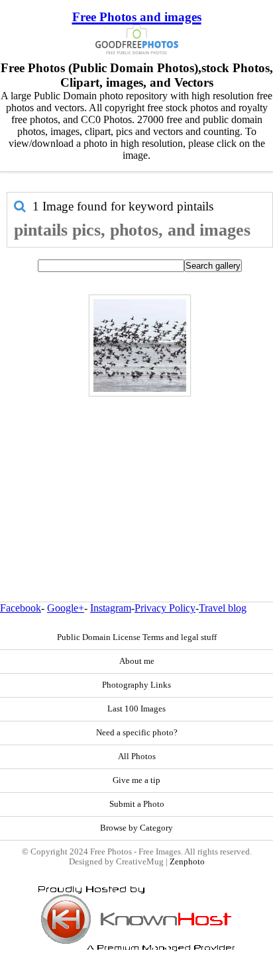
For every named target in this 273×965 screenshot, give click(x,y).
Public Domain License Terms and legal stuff (137, 637)
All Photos (137, 756)
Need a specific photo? (137, 732)
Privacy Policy (165, 608)
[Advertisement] (136, 470)
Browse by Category (136, 828)
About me (136, 661)
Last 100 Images (136, 708)
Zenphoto (187, 861)
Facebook (20, 608)
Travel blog (222, 608)
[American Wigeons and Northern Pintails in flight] (140, 345)
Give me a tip (136, 780)
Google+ (65, 608)
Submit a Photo (136, 804)
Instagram (110, 608)
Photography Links (136, 685)
